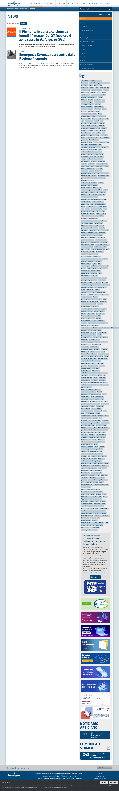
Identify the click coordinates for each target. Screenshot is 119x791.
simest (94, 263)
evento (102, 225)
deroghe (83, 313)
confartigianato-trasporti (88, 173)
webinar (105, 90)
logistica (103, 95)
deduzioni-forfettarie (87, 447)
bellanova (102, 366)
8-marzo (93, 518)
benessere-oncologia (101, 373)
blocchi (95, 530)
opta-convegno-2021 (87, 513)
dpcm (106, 118)
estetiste (93, 92)
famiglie (90, 311)
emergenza (95, 216)
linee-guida (104, 475)
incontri (96, 142)
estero (83, 387)
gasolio (91, 130)
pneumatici (84, 140)
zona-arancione (93, 218)
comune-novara (85, 116)
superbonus (103, 135)
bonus (100, 114)
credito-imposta (91, 159)
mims (106, 354)
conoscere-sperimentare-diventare (91, 394)
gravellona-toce (92, 506)
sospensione (98, 454)
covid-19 (87, 216)
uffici (91, 180)
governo (83, 178)
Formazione (61, 3)
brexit (96, 171)
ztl (89, 480)
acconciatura (94, 508)
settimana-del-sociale (87, 104)
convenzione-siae (86, 463)
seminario (84, 195)
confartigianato (85, 90)
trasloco (101, 523)
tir (99, 109)
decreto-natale (85, 397)
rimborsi (83, 382)
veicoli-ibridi (96, 256)
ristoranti (97, 342)
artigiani (93, 161)
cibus (96, 513)
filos (93, 318)
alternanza (84, 442)
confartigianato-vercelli (87, 373)
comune (92, 351)
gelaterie (106, 463)
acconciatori (84, 85)
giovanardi (84, 280)
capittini (97, 515)
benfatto (93, 332)
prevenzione (91, 313)
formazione (84, 83)
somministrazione (99, 102)
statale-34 (92, 230)
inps (99, 468)
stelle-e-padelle (94, 302)
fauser (83, 316)
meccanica (92, 237)
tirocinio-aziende (93, 366)
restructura (98, 261)
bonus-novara (85, 496)
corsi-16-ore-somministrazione (90, 242)
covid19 (94, 321)
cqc (103, 99)
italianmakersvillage (86, 423)
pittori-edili (105, 466)
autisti (97, 111)
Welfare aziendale (87, 64)
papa (97, 501)
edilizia (96, 130)
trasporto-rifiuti (102, 359)
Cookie (99, 775)
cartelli (99, 335)
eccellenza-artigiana (86, 190)
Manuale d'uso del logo (100, 778)
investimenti (84, 128)
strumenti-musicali (86, 349)
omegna (98, 318)
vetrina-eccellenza (86, 418)
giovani (83, 137)
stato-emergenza (92, 468)
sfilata (83, 525)
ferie (100, 149)
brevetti (99, 392)
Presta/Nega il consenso (30, 787)
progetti (106, 266)
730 (98, 173)
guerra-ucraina (105, 515)
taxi (82, 111)
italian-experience (104, 137)
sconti (105, 480)
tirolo (106, 401)
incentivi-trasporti (86, 427)
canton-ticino (104, 230)
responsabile (84, 361)
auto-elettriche (85, 161)
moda (98, 92)
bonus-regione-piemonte (95, 451)
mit (99, 456)
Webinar (84, 26)
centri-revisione (91, 126)
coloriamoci (93, 375)
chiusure (93, 456)
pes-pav (87, 249)
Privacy (100, 773)
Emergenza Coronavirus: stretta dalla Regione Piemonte (47, 56)
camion (88, 209)
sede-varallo (95, 370)
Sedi (100, 3)
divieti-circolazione (86, 187)
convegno (84, 323)
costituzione (95, 306)
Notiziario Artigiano (88, 41)
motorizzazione (104, 385)
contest (94, 439)
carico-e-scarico (85, 420)
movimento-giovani (86, 309)
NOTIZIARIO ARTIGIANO (89, 725)
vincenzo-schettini (97, 492)
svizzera (93, 209)
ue (89, 344)
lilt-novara (102, 378)
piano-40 (98, 473)
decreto (90, 99)
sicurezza (83, 109)
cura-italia (103, 240)
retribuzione (84, 461)
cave (100, 273)
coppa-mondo (85, 527)
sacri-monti (84, 375)
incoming (94, 197)
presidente (101, 477)
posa (102, 399)
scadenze (100, 416)
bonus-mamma (85, 487)
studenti (100, 304)
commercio (101, 458)
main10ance (84, 180)
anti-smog (104, 349)
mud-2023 (92, 437)
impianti (94, 416)
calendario (97, 282)
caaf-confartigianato (87, 504)
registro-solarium (93, 254)
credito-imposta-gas (95, 461)
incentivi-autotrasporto (87, 511)
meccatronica (95, 95)
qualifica (83, 385)
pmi (90, 195)
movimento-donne (86, 142)
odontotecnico (98, 223)
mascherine (84, 135)
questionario (93, 354)
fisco (97, 135)
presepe (89, 387)
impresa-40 (84, 354)
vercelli (100, 97)
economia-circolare (103, 175)
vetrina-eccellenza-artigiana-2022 (97, 382)
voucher (92, 135)
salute (97, 240)
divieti (104, 494)
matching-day (85, 508)
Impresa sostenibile (88, 68)
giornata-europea (86, 404)
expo (104, 209)
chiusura (95, 185)
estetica (92, 214)
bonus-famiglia (96, 344)
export (91, 102)
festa (99, 330)
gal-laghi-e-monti (95, 361)
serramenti (101, 126)
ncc (104, 375)
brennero (91, 192)
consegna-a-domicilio (92, 482)
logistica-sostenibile (86, 485)
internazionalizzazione (99, 195)
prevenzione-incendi (87, 444)
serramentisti (85, 271)
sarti (99, 263)
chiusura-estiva (85, 368)
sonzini (101, 401)
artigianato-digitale (97, 480)
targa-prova (84, 252)
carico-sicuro (84, 304)
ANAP (83, 57)
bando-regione (90, 166)
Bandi (83, 22)
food (92, 449)
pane (92, 275)
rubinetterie (84, 501)
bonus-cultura (95, 368)
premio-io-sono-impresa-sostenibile (91, 299)
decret (106, 416)
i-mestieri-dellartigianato (101, 485)
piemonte (23, 23)
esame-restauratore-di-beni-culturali (91, 470)
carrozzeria (101, 321)
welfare (98, 133)
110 (82, 121)
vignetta (100, 183)
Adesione (92, 3)
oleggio (106, 356)
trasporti (99, 90)
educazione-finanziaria (87, 244)
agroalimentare (85, 95)
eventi (99, 80)
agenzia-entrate (85, 318)
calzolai (100, 159)
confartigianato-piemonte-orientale (99, 83)
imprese (104, 128)
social (103, 351)
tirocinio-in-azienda (92, 325)
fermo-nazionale (85, 370)
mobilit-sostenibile (97, 266)
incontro (83, 185)
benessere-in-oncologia (96, 157)
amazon (102, 447)
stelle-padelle (100, 211)
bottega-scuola (85, 380)
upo (103, 133)
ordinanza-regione (93, 385)
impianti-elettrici (85, 520)
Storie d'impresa (87, 45)
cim (100, 418)
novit (95, 444)
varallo (98, 214)
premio (83, 335)
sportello (102, 311)
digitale (102, 216)
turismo (104, 456)
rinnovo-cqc (104, 242)
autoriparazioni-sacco (87, 356)
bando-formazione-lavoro (88, 363)
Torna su (100, 767)
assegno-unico (104, 508)
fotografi (83, 133)
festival (83, 268)
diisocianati (91, 164)
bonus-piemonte (104, 142)
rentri (89, 185)
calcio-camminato (100, 178)
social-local (84, 435)
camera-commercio (86, 154)
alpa (94, 202)
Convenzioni (48, 3)
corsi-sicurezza (96, 466)
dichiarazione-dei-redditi (102, 244)
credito (100, 209)
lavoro (88, 118)
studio (83, 290)
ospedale (83, 254)
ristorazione (84, 302)
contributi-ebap (91, 335)
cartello (98, 413)
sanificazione (85, 401)
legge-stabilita (85, 499)
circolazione (103, 302)
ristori (97, 475)
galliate (83, 228)
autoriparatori (93, 145)
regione (106, 190)
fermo (101, 154)
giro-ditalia (84, 430)
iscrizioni (101, 506)
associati (100, 354)
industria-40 (96, 404)
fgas (104, 299)
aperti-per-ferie (98, 107)
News (27, 9)
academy (96, 309)
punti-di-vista (102, 221)
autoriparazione (104, 88)
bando (94, 114)
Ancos (83, 49)
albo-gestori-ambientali (87, 475)
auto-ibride (84, 477)
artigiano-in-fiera (95, 128)
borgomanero (85, 204)
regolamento (84, 214)
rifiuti (95, 109)
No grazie (113, 782)
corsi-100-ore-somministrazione (90, 489)
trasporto (93, 80)
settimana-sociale (93, 123)
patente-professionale (87, 240)
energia (83, 159)
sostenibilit (84, 340)
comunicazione (101, 292)
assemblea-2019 (94, 340)
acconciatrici (100, 406)
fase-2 (104, 214)
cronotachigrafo (85, 197)
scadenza (90, 282)
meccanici (93, 304)
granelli (83, 126)
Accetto (103, 782)
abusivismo (84, 171)
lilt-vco (83, 468)
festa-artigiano (85, 408)
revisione (97, 104)
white (96, 225)
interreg (94, 175)
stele (88, 268)
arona (94, 463)
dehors (95, 378)
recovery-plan (93, 280)
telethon (94, 520)
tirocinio (83, 294)
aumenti (89, 235)
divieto (96, 294)
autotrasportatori (91, 206)
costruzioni (84, 437)
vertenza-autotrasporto (98, 249)
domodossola (105, 423)
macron (92, 501)
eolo (82, 413)
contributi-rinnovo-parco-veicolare (90, 389)
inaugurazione (85, 332)
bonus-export (85, 518)
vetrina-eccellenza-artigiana (89, 221)
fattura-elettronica (100, 204)
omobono (96, 399)
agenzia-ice (95, 259)
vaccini (83, 297)
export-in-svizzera (86, 337)
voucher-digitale (102, 332)
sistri (92, 473)
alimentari (84, 130)
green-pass (97, 99)
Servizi (83, 3)
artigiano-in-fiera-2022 (93, 316)
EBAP (83, 61)
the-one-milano (85, 492)
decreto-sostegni (86, 202)
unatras (90, 109)
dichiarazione (99, 397)
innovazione (103, 513)
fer (98, 363)
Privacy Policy (92, 785)
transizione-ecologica (87, 342)
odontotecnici (85, 92)
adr (82, 216)
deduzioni (90, 294)
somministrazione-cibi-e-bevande (98, 323)
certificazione (85, 347)
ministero (92, 435)
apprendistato (99, 449)
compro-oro (106, 285)
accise (93, 90)
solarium (83, 311)
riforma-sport (97, 337)
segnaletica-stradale (87, 411)
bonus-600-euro (101, 435)
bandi (98, 351)
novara (83, 118)
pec (97, 275)
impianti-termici (85, 175)
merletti (96, 121)
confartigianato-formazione (89, 97)
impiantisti (95, 268)
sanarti (104, 109)
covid (95, 85)
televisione (94, 380)
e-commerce (84, 157)
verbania (102, 501)
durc (82, 209)
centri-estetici (105, 173)
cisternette (97, 430)
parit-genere (101, 280)
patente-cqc (100, 118)
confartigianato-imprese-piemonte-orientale (93, 199)
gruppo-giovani (89, 413)
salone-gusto (85, 351)
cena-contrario (92, 330)
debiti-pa (105, 337)
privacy (92, 88)
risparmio (105, 282)
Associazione (72, 3)
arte (98, 518)
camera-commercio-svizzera (101, 427)
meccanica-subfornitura (87, 425)
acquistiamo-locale (101, 425)
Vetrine (107, 3)
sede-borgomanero (96, 496)
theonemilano (99, 356)
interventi (104, 430)
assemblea (84, 102)
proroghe (90, 261)
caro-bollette (92, 477)
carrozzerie (84, 147)
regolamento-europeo (87, 432)
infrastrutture (97, 187)
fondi (90, 430)
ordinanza (104, 342)
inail (101, 121)
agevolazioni (89, 247)
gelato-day (102, 380)
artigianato (99, 166)
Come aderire (95, 577)
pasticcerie (84, 237)
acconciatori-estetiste (87, 454)
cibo (98, 230)
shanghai (97, 432)
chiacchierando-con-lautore (88, 359)
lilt (85, 111)
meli (91, 399)
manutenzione (100, 313)
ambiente (101, 228)
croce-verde (99, 525)
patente (89, 525)
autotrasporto (85, 80)
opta (105, 411)
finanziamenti (102, 116)
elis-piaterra (105, 404)
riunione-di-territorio (100, 287)
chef (92, 397)
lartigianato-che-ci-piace (88, 211)
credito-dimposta (86, 263)
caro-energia (90, 290)
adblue (96, 311)
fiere (82, 482)
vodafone (83, 164)
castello (94, 116)
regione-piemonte (86, 114)
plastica (95, 418)
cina (107, 523)
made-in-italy (85, 449)
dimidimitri (99, 168)
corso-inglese (85, 494)
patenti (91, 171)
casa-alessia (99, 252)
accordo (100, 463)
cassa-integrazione (101, 164)
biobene (102, 123)
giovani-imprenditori (87, 107)
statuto (83, 235)
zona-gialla (84, 192)
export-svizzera (85, 416)
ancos (104, 92)
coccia (83, 206)
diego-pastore (102, 278)
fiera (93, 118)
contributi (84, 99)
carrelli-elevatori (99, 442)
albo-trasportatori (86, 530)
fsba (92, 204)
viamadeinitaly (94, 347)
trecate (91, 225)
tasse (103, 432)
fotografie (103, 309)
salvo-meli (84, 225)
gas (82, 249)
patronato (91, 111)
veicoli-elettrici (85, 275)
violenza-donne (90, 168)
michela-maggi (95, 527)
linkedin (93, 271)
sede (82, 168)
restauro (83, 123)
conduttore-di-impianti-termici (96, 233)
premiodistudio (98, 235)
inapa (99, 152)
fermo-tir (83, 456)
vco (82, 223)
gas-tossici (84, 230)
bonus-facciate (85, 473)
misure (95, 228)
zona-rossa (105, 420)
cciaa (82, 247)
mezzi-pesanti (101, 237)
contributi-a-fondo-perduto (88, 152)
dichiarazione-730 (86, 292)
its (93, 525)
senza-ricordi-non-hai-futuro (89, 523)
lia (89, 456)
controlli (98, 494)
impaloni (83, 282)
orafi (107, 249)
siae (93, 133)
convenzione (88, 121)
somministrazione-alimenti (88, 278)
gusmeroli (84, 480)
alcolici (101, 482)
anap (91, 85)
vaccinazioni (84, 406)
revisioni (92, 252)
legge (82, 166)
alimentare (94, 273)
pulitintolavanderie (92, 137)
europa (92, 494)
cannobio (83, 506)
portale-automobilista (100, 247)
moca (103, 504)
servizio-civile (85, 273)
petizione (83, 233)
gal (94, 292)
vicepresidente (104, 268)
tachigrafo (84, 218)
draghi (105, 496)
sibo (98, 437)
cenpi (98, 147)
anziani (103, 437)
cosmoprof (97, 349)
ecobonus (102, 130)
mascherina (93, 401)
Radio (83, 34)
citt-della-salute (85, 306)
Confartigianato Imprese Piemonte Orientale (14, 3)
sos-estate (84, 145)
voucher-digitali (85, 266)
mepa (101, 294)
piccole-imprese (85, 259)
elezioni (96, 154)
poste (96, 447)
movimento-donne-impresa (89, 149)
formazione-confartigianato (89, 458)
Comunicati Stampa (88, 30)
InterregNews (86, 38)
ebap (100, 85)
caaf (102, 363)
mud (89, 133)
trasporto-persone (96, 499)
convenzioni (105, 147)
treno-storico (103, 259)
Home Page (10, 9)
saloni (104, 394)
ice (101, 171)
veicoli (97, 290)
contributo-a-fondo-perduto (89, 183)
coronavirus (84, 88)
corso (96, 88)
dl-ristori (92, 406)
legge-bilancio (89, 223)
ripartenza (97, 504)
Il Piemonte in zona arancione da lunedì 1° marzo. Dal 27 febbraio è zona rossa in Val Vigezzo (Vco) (45, 35)
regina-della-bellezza (87, 515)
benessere (92, 147)
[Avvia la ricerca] (110, 9)
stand (106, 294)
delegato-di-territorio (95, 285)
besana (95, 297)
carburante (84, 344)
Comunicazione (35, 3)
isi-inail (100, 375)
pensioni (83, 330)
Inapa (83, 53)
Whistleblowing (100, 777)
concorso (83, 261)
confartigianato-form (87, 287)
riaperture (97, 423)
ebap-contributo (100, 511)
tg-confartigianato (86, 256)
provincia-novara (96, 408)
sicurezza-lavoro (102, 206)
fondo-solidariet (85, 321)
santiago (83, 451)
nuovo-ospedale (85, 466)
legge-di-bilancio (85, 439)
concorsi (89, 228)
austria (104, 468)
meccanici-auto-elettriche (88, 392)
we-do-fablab (98, 190)
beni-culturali (98, 411)
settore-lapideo (96, 420)
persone (89, 297)
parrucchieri (100, 202)
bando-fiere (84, 399)
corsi (100, 145)
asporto (83, 325)
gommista (101, 439)
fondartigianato (93, 140)
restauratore (101, 161)
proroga (106, 166)
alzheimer (90, 178)
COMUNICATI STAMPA (90, 746)
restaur (91, 442)
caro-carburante (100, 192)
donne (98, 271)
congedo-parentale (86, 378)
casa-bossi (84, 285)
